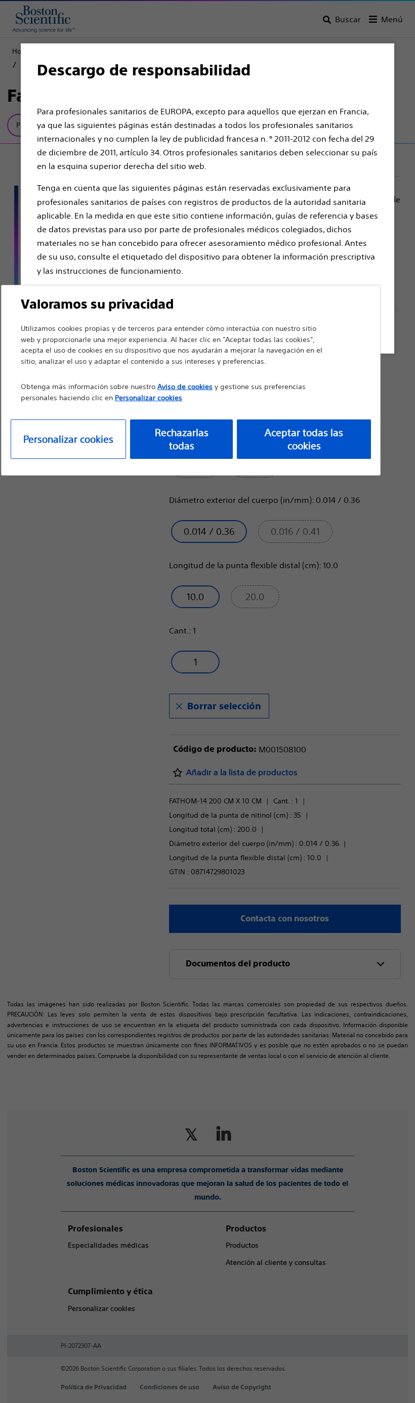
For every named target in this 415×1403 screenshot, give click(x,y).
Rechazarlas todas (182, 439)
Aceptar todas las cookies (304, 439)
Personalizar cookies (68, 439)
